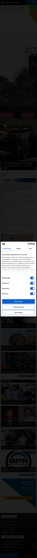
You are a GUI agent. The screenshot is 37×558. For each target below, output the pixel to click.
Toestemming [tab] (6, 248)
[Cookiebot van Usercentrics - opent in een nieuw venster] (27, 244)
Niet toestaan (18, 312)
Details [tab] (18, 248)
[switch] (32, 283)
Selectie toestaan (18, 307)
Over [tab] (30, 248)
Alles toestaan (18, 301)
